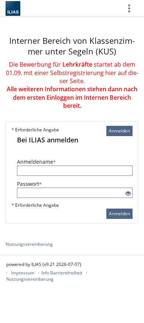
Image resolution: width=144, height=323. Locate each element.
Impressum (22, 273)
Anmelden (119, 131)
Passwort (29, 183)
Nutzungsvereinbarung (29, 244)
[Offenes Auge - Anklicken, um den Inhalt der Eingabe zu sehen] (128, 193)
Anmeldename (36, 161)
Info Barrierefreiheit (61, 273)
